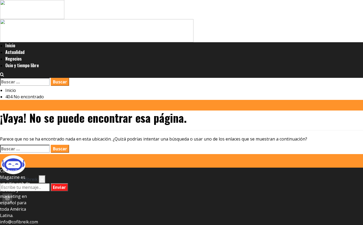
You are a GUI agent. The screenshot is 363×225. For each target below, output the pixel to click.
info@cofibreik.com (19, 222)
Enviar (59, 187)
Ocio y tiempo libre (22, 65)
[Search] (2, 75)
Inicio (10, 45)
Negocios (13, 59)
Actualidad (14, 52)
